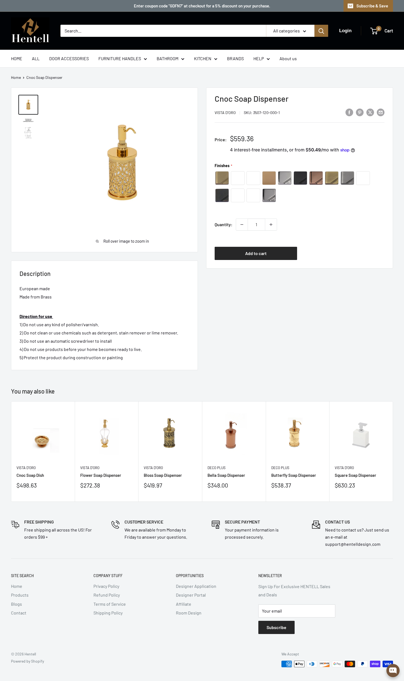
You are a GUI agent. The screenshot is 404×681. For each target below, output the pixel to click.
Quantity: (224, 224)
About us (288, 58)
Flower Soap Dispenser (100, 474)
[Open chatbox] (393, 670)
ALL (36, 58)
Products (20, 594)
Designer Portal (191, 594)
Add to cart (256, 253)
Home (16, 77)
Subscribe (276, 627)
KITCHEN (202, 58)
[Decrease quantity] (242, 224)
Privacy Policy (106, 586)
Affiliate (183, 604)
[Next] (393, 451)
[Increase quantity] (271, 224)
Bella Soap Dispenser (226, 474)
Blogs (16, 604)
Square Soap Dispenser (355, 474)
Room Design (188, 612)
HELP (258, 58)
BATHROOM (167, 58)
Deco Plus (216, 467)
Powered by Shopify (27, 661)
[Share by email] (380, 112)
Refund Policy (106, 594)
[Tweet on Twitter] (370, 112)
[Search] (321, 31)
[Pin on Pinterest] (360, 112)
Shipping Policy (108, 612)
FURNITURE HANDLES (119, 58)
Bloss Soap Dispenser (163, 474)
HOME (16, 58)
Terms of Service (109, 604)
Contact (18, 612)
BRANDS (235, 58)
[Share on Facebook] (349, 112)
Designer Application (196, 586)
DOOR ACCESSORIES (69, 58)
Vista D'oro (225, 112)
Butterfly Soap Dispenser (293, 474)
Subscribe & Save (372, 5)
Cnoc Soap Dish (30, 474)
